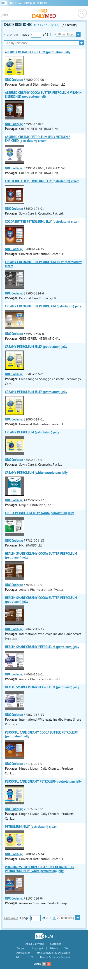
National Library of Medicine (29, 3)
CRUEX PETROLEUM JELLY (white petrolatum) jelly (39, 513)
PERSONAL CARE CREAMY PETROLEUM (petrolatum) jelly (43, 781)
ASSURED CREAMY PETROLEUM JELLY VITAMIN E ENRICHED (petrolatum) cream (37, 139)
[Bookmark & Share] (49, 964)
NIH (18, 957)
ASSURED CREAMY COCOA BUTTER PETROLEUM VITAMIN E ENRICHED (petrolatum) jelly (43, 95)
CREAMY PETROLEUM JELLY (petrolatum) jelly (36, 347)
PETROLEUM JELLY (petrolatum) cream (31, 827)
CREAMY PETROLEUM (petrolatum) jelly (32, 432)
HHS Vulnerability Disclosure (53, 952)
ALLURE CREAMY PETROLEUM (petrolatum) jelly (37, 52)
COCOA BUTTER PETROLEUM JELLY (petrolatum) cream (42, 181)
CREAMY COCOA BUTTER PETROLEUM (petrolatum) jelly (43, 306)
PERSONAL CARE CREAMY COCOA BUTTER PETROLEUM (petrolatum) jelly (41, 734)
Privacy (54, 948)
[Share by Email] (44, 964)
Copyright (37, 948)
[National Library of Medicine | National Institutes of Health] (44, 936)
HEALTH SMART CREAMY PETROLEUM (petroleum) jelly (42, 647)
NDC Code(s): (14, 80)
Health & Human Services (55, 957)
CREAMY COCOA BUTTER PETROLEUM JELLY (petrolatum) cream (43, 264)
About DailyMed (34, 943)
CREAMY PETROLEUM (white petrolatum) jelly (36, 473)
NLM (30, 957)
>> (54, 34)
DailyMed (44, 13)
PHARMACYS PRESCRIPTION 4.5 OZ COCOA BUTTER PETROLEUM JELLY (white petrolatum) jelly (39, 869)
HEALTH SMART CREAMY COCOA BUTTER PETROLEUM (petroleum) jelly (41, 555)
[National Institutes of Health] (5, 3)
